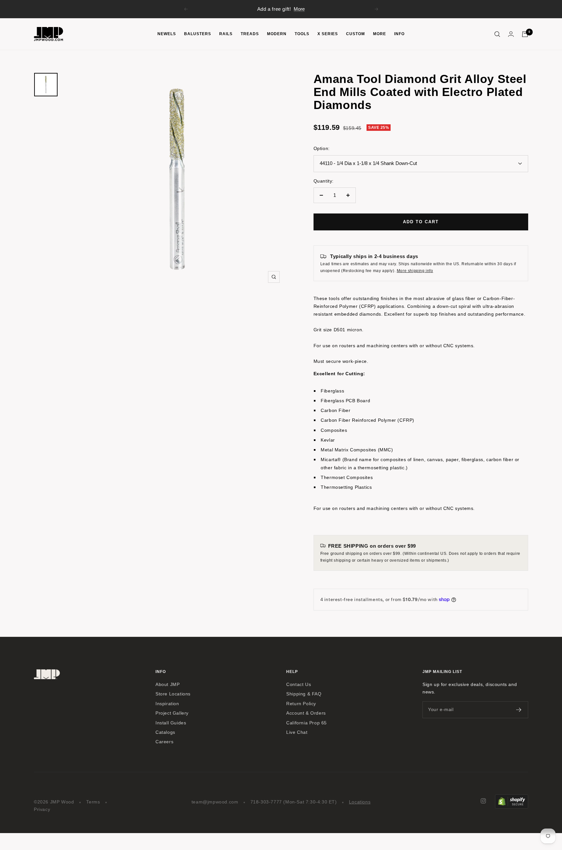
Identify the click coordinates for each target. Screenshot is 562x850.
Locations (359, 802)
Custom (355, 34)
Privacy (42, 809)
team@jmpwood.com (215, 802)
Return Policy (301, 703)
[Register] (519, 709)
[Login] (511, 34)
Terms (93, 802)
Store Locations (173, 694)
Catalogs (165, 732)
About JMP (167, 684)
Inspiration (167, 703)
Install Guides (170, 722)
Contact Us (298, 684)
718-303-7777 (266, 802)
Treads (250, 34)
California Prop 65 (306, 722)
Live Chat (296, 732)
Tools (302, 34)
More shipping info (415, 270)
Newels (166, 34)
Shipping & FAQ (303, 694)
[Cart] (525, 34)
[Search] (497, 34)
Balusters (197, 34)
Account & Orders (306, 713)
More (299, 9)
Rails (226, 34)
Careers (164, 741)
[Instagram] (483, 800)
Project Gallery (172, 713)
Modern (277, 34)
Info (399, 34)
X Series (327, 34)
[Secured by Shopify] (511, 798)
